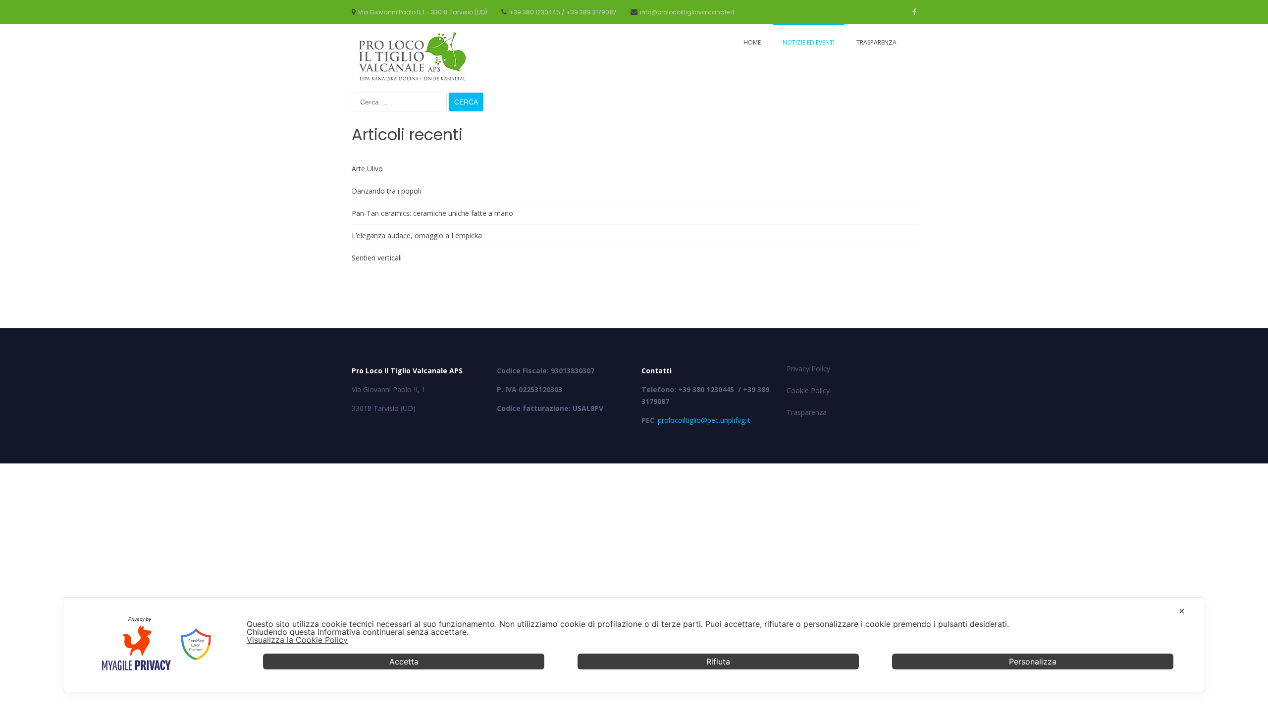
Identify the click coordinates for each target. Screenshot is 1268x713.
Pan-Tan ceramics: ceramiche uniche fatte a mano (432, 213)
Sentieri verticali (377, 257)
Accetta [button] (404, 661)
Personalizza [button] (1033, 661)
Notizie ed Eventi (809, 42)
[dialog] (634, 645)
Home (752, 42)
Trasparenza (876, 42)
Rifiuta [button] (718, 661)
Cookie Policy (808, 390)
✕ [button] (1181, 611)
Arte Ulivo (367, 168)
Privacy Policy (808, 368)
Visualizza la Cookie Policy (297, 640)
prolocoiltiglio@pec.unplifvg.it (704, 420)
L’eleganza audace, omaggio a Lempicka (417, 235)
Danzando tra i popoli (386, 191)
